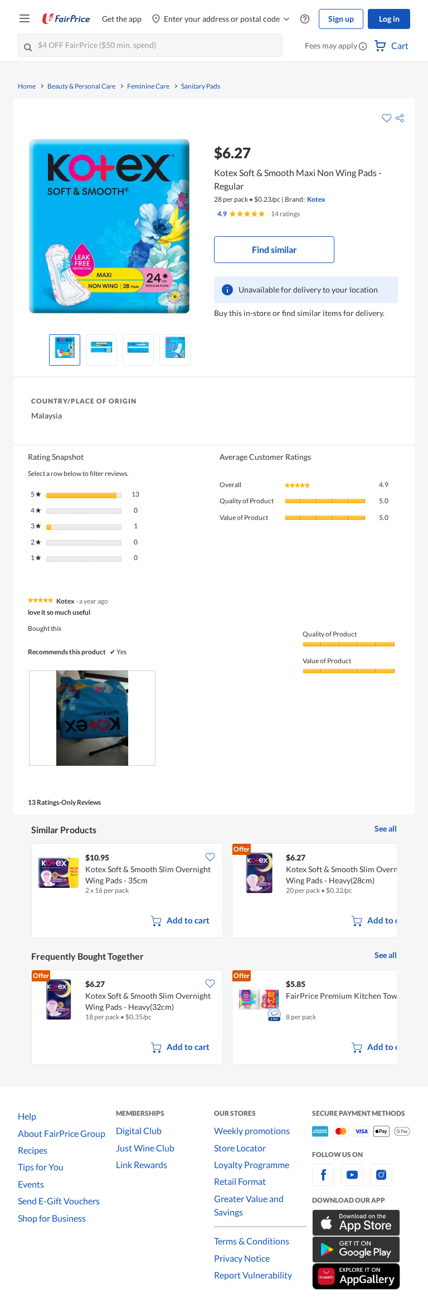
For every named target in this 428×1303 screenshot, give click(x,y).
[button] (362, 47)
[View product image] (65, 347)
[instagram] (381, 1181)
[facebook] (323, 1181)
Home (27, 86)
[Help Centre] (305, 19)
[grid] (214, 891)
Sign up (341, 18)
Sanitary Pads (200, 86)
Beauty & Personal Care (81, 86)
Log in (389, 18)
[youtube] (352, 1181)
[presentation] (92, 718)
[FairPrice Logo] (66, 19)
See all (385, 828)
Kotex (316, 199)
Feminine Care (148, 86)
